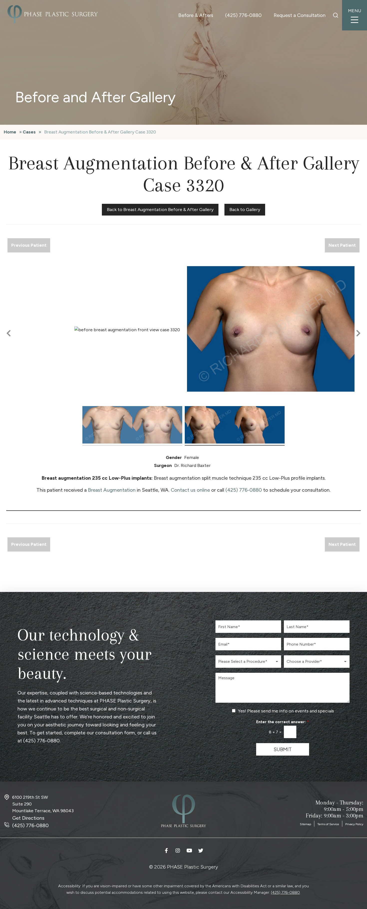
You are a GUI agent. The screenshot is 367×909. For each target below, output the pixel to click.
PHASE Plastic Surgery (125, 701)
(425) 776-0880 (243, 15)
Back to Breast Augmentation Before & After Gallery (160, 209)
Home (10, 132)
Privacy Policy (354, 824)
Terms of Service (328, 824)
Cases (29, 132)
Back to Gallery (244, 209)
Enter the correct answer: (282, 721)
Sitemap (305, 824)
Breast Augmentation (112, 490)
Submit (283, 749)
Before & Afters (195, 15)
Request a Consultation (300, 15)
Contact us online (190, 490)
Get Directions (28, 818)
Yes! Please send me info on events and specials (286, 711)
